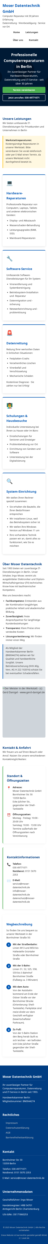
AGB (8, 1132)
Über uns (18, 40)
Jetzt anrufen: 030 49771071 (24, 97)
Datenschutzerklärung (17, 1127)
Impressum (12, 1122)
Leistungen (31, 32)
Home (16, 32)
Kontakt (33, 40)
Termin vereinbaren (24, 89)
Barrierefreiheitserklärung (19, 1137)
